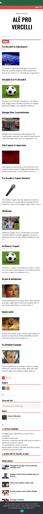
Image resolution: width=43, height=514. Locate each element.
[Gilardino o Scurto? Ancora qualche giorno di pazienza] (5, 477)
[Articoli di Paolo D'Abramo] (4, 419)
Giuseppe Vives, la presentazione (15, 112)
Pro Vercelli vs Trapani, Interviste (16, 178)
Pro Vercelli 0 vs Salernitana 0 (14, 46)
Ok (22, 511)
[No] (41, 508)
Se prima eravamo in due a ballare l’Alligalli (23, 491)
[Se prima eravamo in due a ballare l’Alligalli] (5, 494)
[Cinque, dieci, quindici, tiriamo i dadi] (5, 486)
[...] (39, 73)
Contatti (40, 10)
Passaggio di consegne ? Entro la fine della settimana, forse (23, 466)
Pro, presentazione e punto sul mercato (15, 445)
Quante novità (8, 311)
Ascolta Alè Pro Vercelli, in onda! (16, 453)
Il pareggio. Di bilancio (17, 500)
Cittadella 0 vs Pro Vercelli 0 (14, 79)
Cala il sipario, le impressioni (14, 145)
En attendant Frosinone (11, 344)
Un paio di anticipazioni (11, 278)
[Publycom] (1, 2)
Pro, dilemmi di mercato (10, 438)
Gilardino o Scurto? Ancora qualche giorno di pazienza (24, 475)
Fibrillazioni (7, 210)
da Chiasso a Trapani (10, 246)
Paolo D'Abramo (14, 416)
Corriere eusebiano (11, 428)
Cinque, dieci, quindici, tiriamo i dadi (21, 483)
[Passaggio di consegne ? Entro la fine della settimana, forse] (5, 469)
